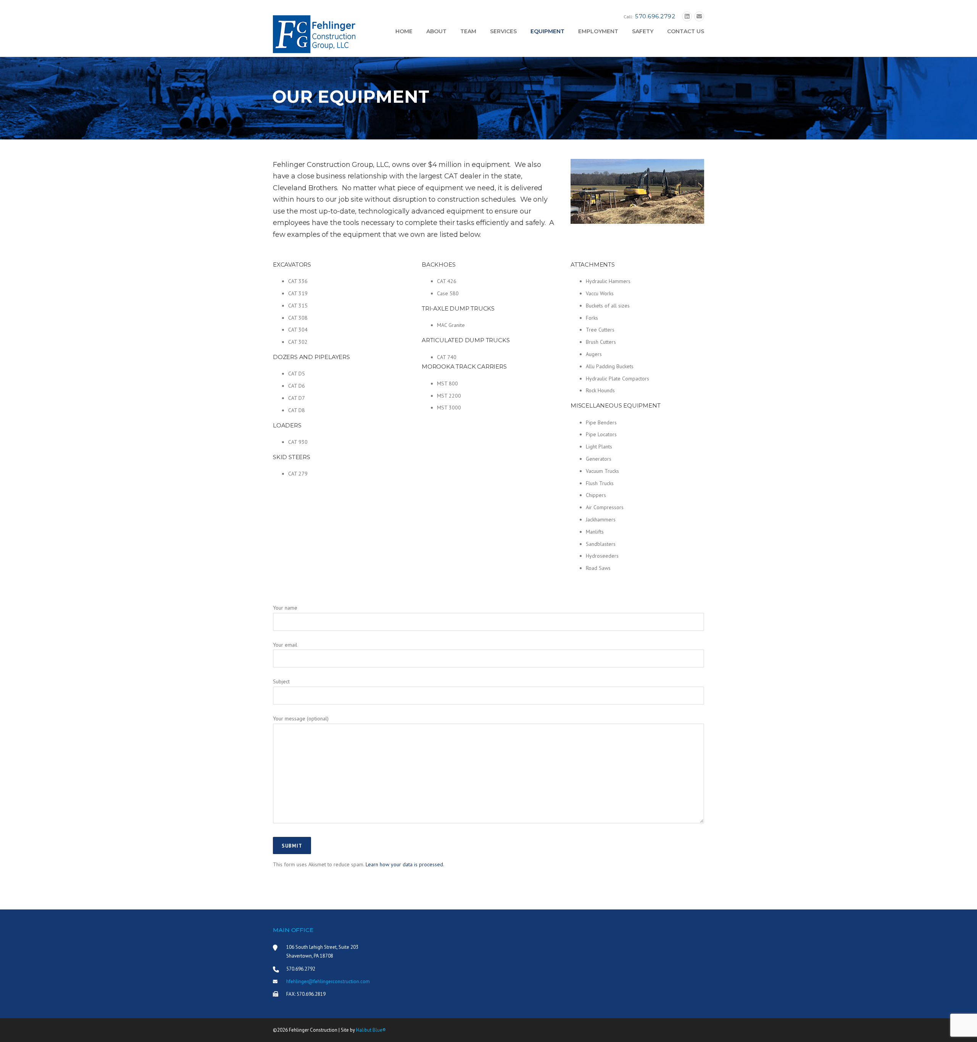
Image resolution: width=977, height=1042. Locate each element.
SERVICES (503, 31)
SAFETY (642, 31)
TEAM (468, 31)
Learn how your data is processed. (405, 864)
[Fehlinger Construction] (314, 33)
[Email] (699, 16)
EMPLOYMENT (598, 31)
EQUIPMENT (547, 31)
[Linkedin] (687, 16)
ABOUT (436, 31)
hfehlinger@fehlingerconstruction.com (328, 981)
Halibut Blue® (371, 1030)
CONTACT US (685, 31)
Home (404, 31)
